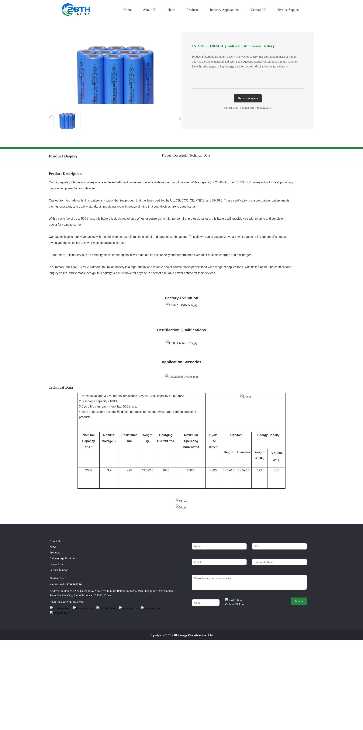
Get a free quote (248, 98)
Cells (112, 25)
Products (193, 10)
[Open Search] (309, 7)
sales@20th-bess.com (71, 601)
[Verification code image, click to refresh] (235, 601)
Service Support (288, 10)
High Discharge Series (136, 25)
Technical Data (199, 155)
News (171, 10)
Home (127, 10)
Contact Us (258, 10)
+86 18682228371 (261, 107)
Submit (299, 601)
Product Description (175, 155)
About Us (149, 10)
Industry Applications (224, 10)
